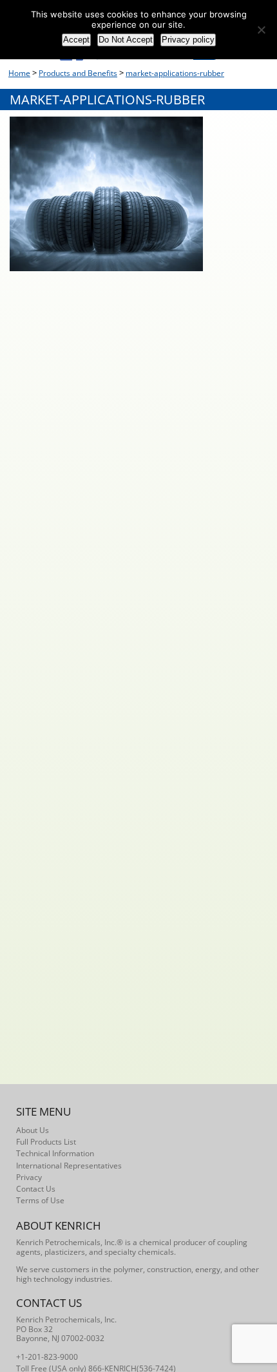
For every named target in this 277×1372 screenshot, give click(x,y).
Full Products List (46, 1141)
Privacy (29, 1177)
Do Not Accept (126, 39)
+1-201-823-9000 (47, 1356)
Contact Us (35, 1188)
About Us (32, 1130)
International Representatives (69, 1165)
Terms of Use (40, 1200)
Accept (76, 39)
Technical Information (55, 1153)
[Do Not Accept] (260, 29)
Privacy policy (188, 39)
